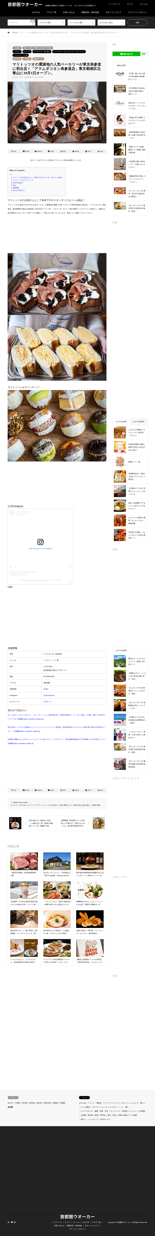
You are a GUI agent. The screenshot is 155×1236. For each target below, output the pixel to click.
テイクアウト (37, 805)
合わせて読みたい (19, 190)
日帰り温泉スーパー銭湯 (127, 1115)
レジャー (133, 1111)
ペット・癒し (124, 1107)
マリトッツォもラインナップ (23, 180)
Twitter (8, 1222)
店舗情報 (16, 188)
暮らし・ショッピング (89, 1119)
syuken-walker (23, 802)
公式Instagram (18, 183)
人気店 (27, 59)
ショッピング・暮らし (136, 1103)
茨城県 (62, 1103)
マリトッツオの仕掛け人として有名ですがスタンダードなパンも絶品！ (38, 177)
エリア (130, 4)
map (14, 185)
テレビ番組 (85, 1107)
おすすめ (36, 12)
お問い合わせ (69, 12)
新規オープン (38, 59)
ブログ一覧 (51, 12)
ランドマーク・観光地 (118, 1111)
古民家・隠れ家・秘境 (89, 1115)
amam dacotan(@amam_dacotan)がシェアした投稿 (40, 580)
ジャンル (143, 4)
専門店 (102, 1115)
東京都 (17, 48)
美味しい (89, 805)
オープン (16, 805)
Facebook (11, 1222)
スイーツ (27, 51)
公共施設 (142, 1111)
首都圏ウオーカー (77, 1216)
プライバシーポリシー (137, 12)
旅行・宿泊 (112, 1115)
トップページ (114, 4)
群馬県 (55, 1103)
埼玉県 (24, 1103)
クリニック (114, 1103)
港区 (79, 805)
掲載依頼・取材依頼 (90, 12)
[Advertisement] (57, 236)
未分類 (10, 1107)
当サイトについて (113, 12)
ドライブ (95, 1107)
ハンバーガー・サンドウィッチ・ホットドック (69, 51)
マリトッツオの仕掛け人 (50, 805)
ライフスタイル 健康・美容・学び (94, 1111)
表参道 (94, 805)
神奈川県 (47, 1103)
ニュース (104, 1107)
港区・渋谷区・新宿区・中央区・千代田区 (38, 48)
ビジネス (113, 1107)
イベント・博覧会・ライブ (98, 1103)
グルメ (17, 51)
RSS (15, 1222)
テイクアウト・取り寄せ (42, 51)
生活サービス (105, 1119)
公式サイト (47, 702)
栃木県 (39, 1103)
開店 (98, 805)
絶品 (83, 805)
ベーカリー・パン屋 (20, 55)
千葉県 (17, 1103)
